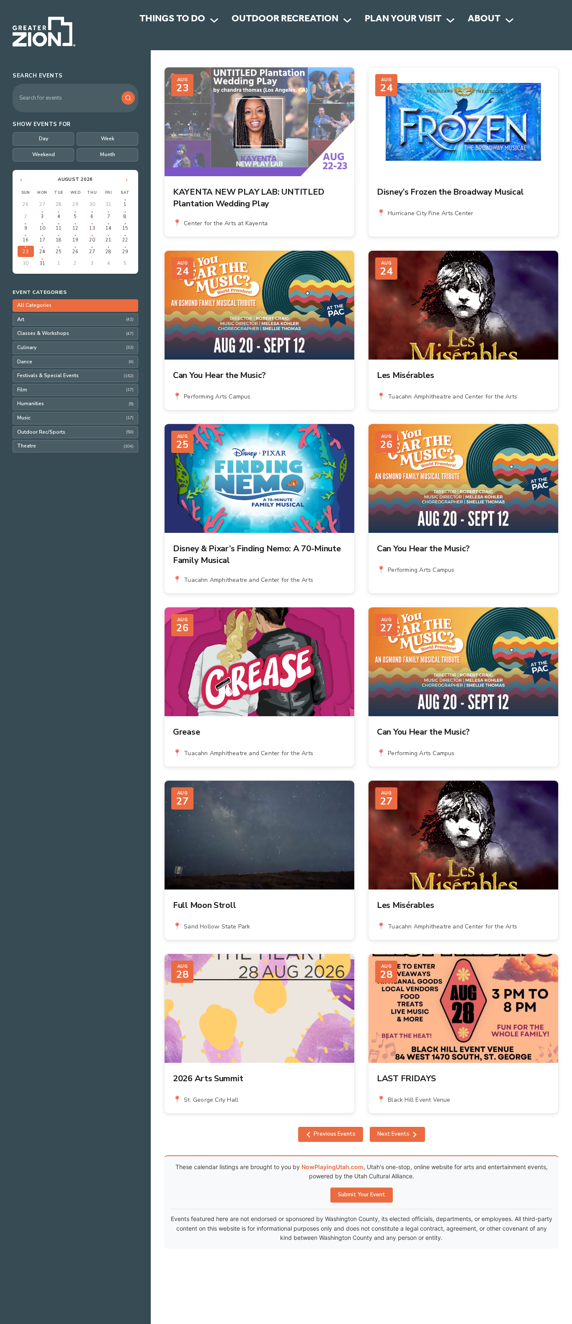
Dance (75, 361)
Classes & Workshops (75, 333)
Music (75, 417)
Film (75, 389)
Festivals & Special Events (75, 375)
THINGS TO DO (172, 20)
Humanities (75, 403)
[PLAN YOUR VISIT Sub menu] (450, 20)
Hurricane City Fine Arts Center (430, 213)
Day (43, 138)
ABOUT (484, 20)
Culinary (75, 347)
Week (107, 138)
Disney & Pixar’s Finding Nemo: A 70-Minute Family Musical (256, 554)
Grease (186, 732)
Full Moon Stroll (204, 905)
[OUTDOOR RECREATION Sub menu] (347, 20)
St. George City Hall (211, 1100)
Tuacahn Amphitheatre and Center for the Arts (452, 397)
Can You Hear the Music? (219, 375)
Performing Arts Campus (217, 397)
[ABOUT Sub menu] (509, 20)
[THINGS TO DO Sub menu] (214, 20)
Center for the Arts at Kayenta (226, 223)
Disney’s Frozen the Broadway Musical (450, 192)
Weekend (43, 154)
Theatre (75, 445)
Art (75, 319)
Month (107, 154)
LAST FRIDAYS (406, 1078)
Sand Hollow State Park (217, 927)
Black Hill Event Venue (419, 1100)
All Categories (34, 305)
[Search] (128, 98)
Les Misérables (405, 375)
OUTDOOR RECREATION (285, 20)
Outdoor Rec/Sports (75, 432)
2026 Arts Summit (208, 1078)
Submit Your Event (361, 1194)
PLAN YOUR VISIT (403, 20)
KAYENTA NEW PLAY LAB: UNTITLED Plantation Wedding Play (249, 197)
